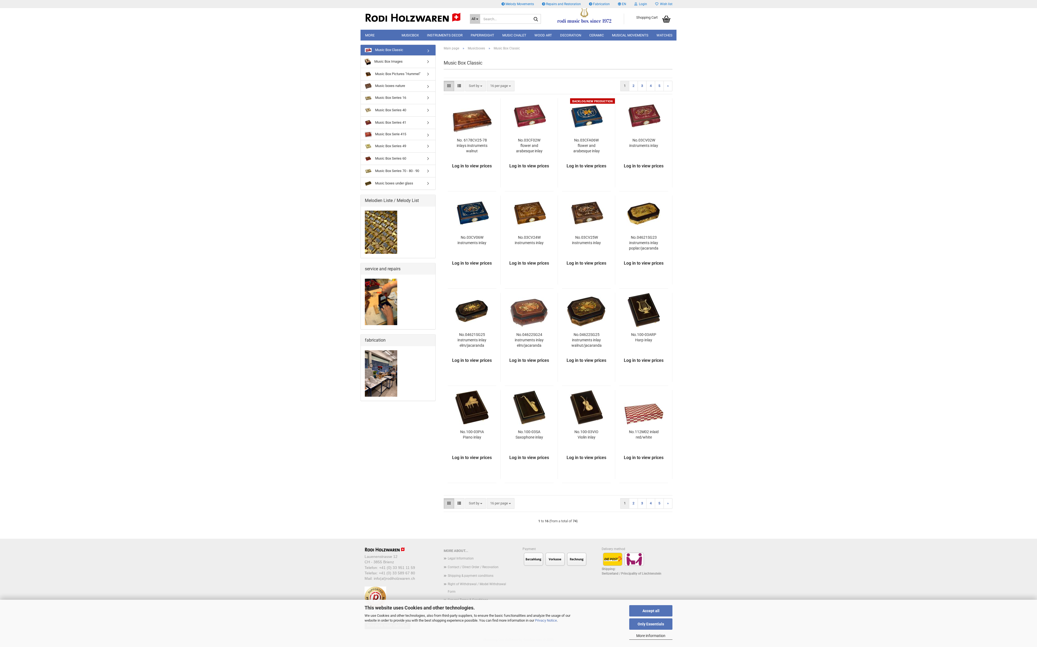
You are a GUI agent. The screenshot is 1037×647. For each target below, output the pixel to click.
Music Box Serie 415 (390, 134)
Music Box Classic (388, 50)
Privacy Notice (546, 620)
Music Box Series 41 (390, 122)
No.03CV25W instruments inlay (586, 240)
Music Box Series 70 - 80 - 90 (396, 171)
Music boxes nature (389, 86)
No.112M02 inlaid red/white (644, 434)
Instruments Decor (445, 35)
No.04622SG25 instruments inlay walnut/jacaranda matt (586, 340)
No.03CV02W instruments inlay (643, 143)
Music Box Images (388, 61)
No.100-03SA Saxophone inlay (529, 434)
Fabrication (601, 4)
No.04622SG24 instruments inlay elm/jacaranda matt (529, 340)
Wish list (665, 4)
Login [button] (642, 4)
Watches (664, 35)
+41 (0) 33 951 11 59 (397, 567)
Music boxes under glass (393, 183)
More (370, 35)
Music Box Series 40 (390, 110)
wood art (543, 35)
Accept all (650, 611)
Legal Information (461, 558)
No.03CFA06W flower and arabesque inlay (586, 145)
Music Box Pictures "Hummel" (397, 74)
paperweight (482, 35)
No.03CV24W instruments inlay (529, 240)
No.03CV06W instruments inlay (471, 240)
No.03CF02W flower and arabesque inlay (529, 145)
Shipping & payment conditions (470, 576)
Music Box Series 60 (390, 158)
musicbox (410, 35)
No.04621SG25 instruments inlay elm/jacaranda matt (471, 340)
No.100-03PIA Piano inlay (472, 434)
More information (650, 635)
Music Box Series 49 (390, 146)
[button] (622, 4)
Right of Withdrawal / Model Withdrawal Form (477, 588)
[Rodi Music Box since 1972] (413, 17)
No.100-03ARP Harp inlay (643, 337)
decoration (570, 35)
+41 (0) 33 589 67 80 (397, 573)
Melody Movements (519, 4)
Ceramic (596, 35)
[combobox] (475, 86)
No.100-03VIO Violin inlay (586, 434)
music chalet (514, 35)
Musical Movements (630, 35)
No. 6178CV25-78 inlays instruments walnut (472, 145)
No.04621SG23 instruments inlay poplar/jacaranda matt (643, 243)
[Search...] (536, 19)
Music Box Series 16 (390, 98)
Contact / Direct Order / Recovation (473, 567)
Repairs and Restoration (563, 4)
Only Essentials (651, 624)
